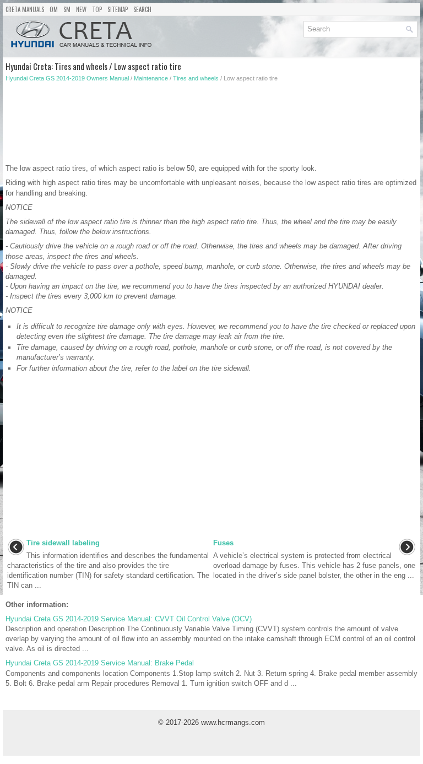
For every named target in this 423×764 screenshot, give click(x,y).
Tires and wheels (196, 78)
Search (142, 9)
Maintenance (151, 78)
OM (54, 9)
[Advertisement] (158, 126)
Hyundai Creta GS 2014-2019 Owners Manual (67, 78)
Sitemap (117, 9)
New (81, 9)
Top (97, 9)
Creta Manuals (25, 9)
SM (66, 9)
